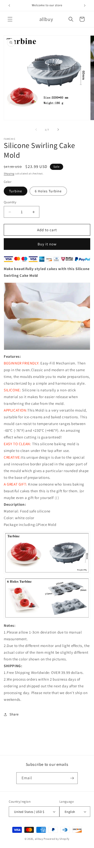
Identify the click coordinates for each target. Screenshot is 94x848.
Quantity (10, 202)
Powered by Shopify (56, 839)
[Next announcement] (84, 5)
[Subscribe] (71, 778)
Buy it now (47, 244)
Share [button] (14, 714)
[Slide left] (36, 129)
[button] (10, 19)
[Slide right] (58, 129)
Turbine (15, 191)
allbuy (39, 839)
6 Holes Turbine (48, 191)
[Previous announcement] (9, 5)
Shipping (9, 173)
